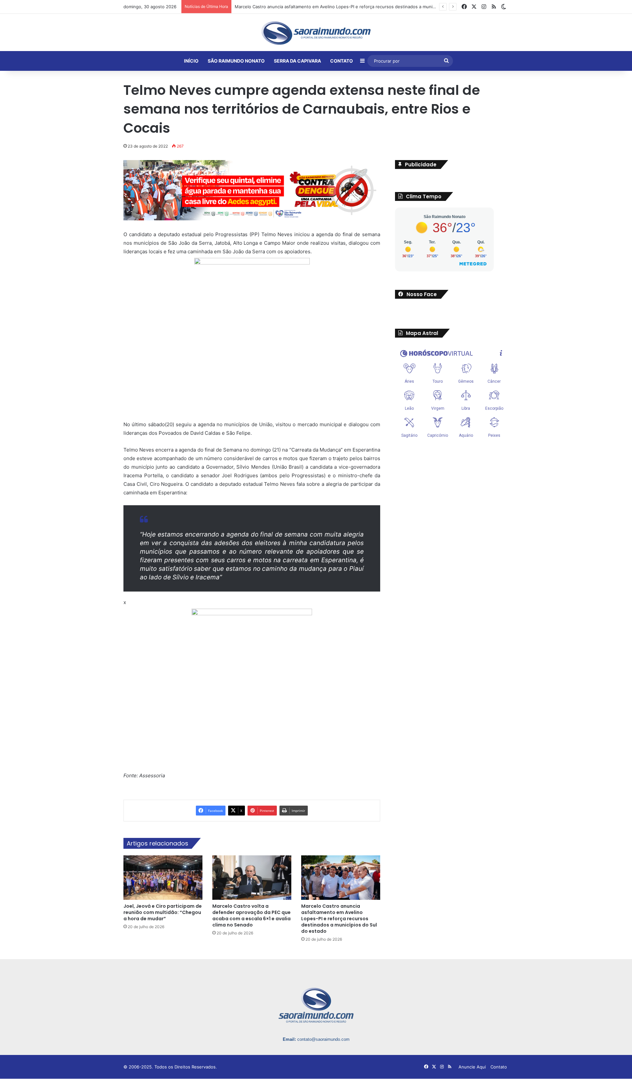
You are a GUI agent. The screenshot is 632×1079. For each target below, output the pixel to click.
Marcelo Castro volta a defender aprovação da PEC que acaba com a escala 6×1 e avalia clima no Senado (251, 915)
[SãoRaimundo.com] (316, 33)
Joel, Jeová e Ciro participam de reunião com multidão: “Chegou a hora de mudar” (162, 912)
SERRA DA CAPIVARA (297, 61)
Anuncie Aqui (472, 1066)
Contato (498, 1066)
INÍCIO (191, 61)
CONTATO (341, 61)
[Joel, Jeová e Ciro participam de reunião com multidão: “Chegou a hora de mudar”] (162, 877)
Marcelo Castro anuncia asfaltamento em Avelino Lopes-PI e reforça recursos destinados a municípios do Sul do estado (358, 6)
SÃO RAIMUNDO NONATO (236, 61)
